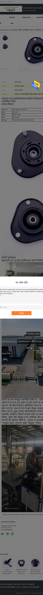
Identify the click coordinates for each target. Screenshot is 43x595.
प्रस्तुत (21, 313)
